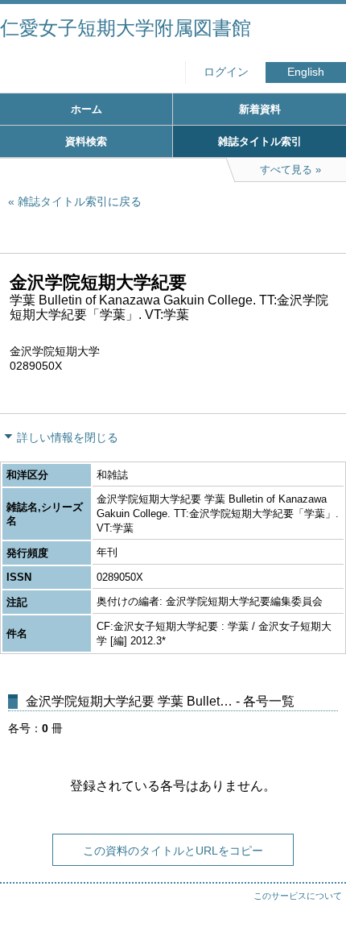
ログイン (226, 72)
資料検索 (86, 141)
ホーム (86, 109)
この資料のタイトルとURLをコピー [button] (173, 850)
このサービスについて (297, 896)
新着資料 (260, 109)
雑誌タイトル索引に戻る (80, 201)
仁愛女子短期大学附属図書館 (125, 28)
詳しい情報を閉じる (67, 437)
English (305, 72)
